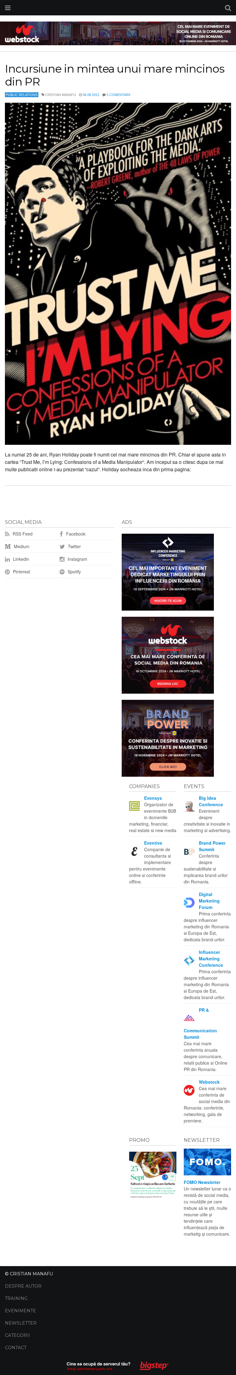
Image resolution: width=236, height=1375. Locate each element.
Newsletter (21, 1323)
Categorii (17, 1335)
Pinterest (21, 571)
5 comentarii (118, 95)
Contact (15, 1347)
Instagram (76, 559)
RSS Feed (22, 534)
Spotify (73, 571)
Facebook (75, 534)
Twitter (74, 546)
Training (16, 1298)
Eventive (153, 843)
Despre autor (23, 1286)
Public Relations (21, 95)
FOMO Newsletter (202, 1182)
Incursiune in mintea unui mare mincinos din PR (114, 75)
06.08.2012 (91, 95)
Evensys (153, 798)
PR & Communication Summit (200, 1023)
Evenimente (20, 1310)
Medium (21, 546)
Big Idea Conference (211, 801)
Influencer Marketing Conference (211, 958)
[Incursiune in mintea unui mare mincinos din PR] (118, 274)
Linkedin (20, 559)
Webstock (209, 1082)
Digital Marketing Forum (209, 900)
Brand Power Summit (212, 846)
